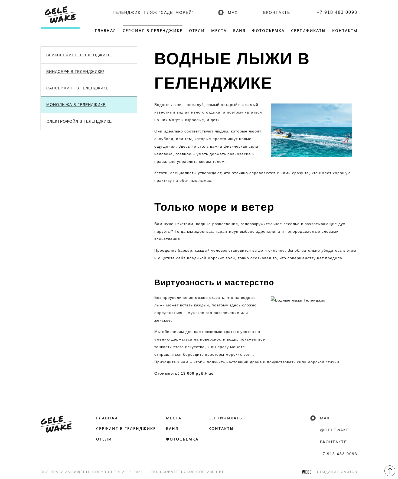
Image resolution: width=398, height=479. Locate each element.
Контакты (344, 30)
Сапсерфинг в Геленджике (77, 88)
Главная (105, 30)
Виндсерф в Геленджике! (75, 71)
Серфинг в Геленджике (152, 30)
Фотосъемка (268, 30)
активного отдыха (202, 112)
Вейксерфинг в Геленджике (78, 55)
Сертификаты (308, 30)
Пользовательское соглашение (188, 472)
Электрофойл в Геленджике (79, 121)
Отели (197, 30)
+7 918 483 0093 (337, 12)
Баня (239, 30)
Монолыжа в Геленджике (76, 104)
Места (219, 30)
